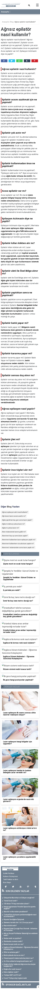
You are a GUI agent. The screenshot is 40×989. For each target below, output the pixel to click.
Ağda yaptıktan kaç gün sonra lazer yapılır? (17, 520)
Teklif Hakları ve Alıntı (10, 879)
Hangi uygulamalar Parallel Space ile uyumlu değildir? (20, 907)
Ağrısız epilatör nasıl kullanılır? (25, 22)
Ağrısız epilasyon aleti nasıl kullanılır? (15, 512)
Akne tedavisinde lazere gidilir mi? (14, 532)
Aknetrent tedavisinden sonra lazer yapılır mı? (18, 547)
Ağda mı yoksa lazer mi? (10, 528)
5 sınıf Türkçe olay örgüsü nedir (15, 978)
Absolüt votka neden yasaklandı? (16, 912)
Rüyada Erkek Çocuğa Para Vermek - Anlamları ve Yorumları (20, 929)
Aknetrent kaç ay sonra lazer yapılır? (15, 536)
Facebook (4, 60)
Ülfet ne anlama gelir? (12, 952)
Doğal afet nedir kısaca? (12, 969)
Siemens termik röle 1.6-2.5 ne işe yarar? (18, 922)
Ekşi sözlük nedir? (10, 925)
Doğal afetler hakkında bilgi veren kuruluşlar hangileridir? (20, 965)
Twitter (12, 60)
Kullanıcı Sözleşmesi (10, 876)
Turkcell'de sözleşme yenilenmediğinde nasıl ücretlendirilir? (20, 915)
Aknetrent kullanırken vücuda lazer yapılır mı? (18, 543)
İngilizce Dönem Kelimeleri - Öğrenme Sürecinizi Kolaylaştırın (21, 948)
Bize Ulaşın (7, 882)
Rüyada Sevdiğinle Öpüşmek (14, 919)
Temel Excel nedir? (10, 901)
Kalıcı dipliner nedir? (11, 972)
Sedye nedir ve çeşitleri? (13, 938)
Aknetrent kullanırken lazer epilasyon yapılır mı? (18, 540)
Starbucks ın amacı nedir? (13, 941)
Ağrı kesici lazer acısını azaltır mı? (14, 516)
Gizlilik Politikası (8, 873)
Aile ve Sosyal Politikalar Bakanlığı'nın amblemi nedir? (20, 934)
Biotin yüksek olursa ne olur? (14, 955)
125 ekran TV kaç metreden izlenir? (16, 904)
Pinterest (34, 60)
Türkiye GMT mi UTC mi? (12, 975)
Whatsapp (19, 60)
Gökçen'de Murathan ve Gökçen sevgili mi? (19, 898)
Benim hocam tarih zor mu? (14, 944)
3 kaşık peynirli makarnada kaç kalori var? (19, 958)
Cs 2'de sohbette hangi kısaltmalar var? (18, 961)
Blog (12, 22)
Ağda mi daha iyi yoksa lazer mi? (13, 524)
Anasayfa (5, 12)
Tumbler (27, 60)
